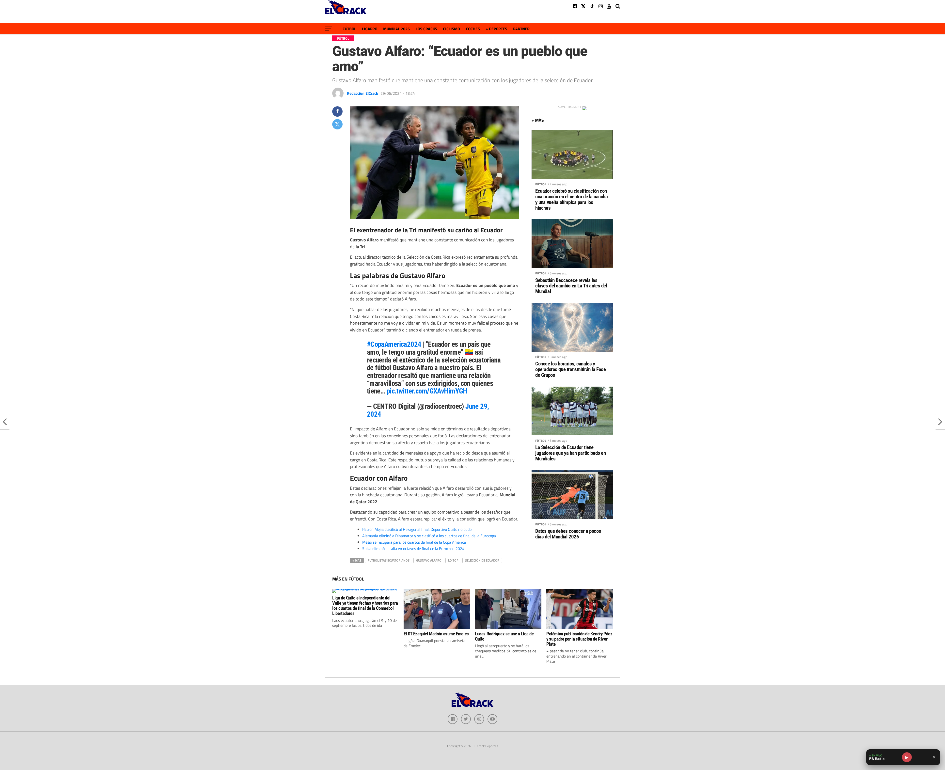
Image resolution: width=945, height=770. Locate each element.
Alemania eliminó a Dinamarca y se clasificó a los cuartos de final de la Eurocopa (429, 536)
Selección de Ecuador (482, 560)
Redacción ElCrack (362, 93)
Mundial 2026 (396, 29)
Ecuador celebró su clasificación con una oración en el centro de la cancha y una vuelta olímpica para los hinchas (571, 199)
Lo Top (453, 560)
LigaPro (369, 29)
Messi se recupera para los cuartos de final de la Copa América (414, 542)
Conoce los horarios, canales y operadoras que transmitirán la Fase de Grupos (570, 369)
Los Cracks (426, 29)
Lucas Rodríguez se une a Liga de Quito (504, 636)
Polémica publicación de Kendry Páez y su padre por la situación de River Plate (579, 639)
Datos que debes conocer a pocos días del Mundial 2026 (568, 534)
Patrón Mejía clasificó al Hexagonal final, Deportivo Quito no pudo (417, 529)
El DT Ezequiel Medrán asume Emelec (436, 634)
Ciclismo (451, 29)
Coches (473, 29)
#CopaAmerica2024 (394, 344)
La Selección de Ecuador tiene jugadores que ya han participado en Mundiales (570, 453)
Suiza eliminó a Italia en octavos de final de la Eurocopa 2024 (413, 548)
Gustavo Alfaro (428, 560)
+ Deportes (496, 29)
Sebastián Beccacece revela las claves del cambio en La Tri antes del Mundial (571, 286)
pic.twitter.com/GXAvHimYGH (427, 391)
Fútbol (349, 29)
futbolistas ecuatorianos (389, 560)
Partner (521, 29)
